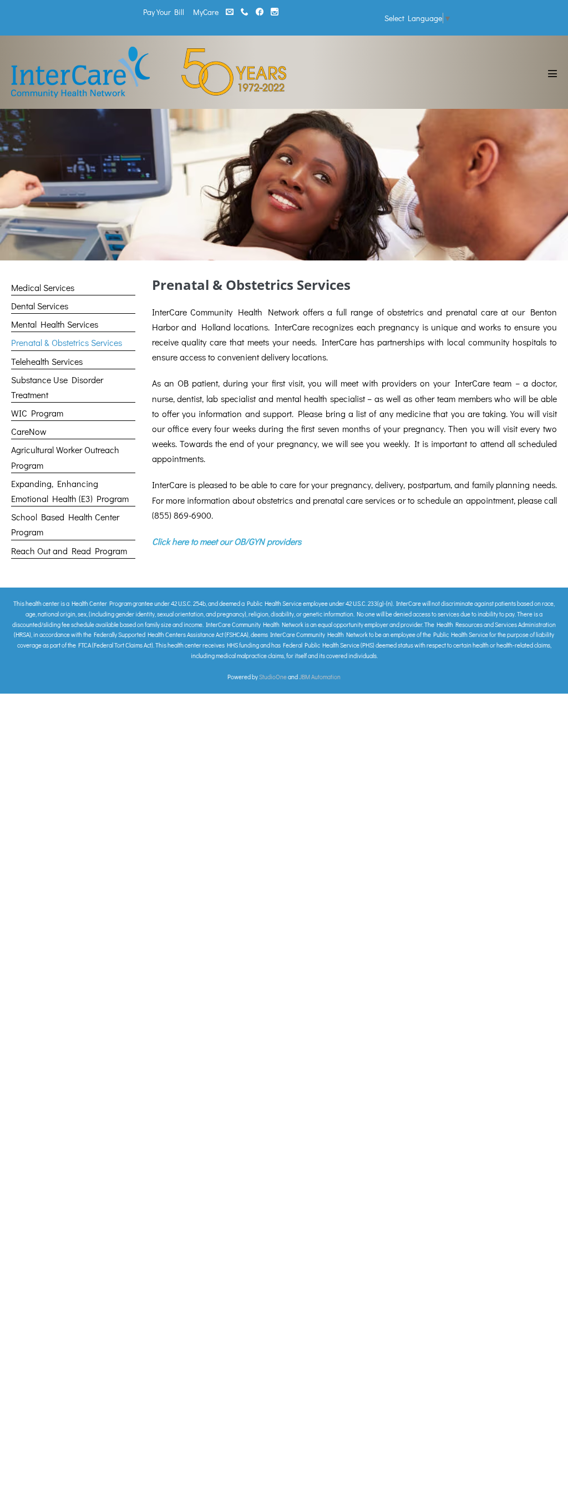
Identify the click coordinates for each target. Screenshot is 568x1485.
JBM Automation (320, 677)
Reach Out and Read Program (69, 550)
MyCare (206, 12)
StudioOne (273, 677)
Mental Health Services (54, 324)
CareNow (29, 431)
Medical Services (42, 287)
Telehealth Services (47, 361)
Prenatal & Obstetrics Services (66, 342)
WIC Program (37, 413)
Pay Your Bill (163, 12)
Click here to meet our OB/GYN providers (226, 541)
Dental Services (39, 306)
